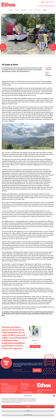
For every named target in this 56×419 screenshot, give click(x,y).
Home (11, 10)
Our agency (24, 389)
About (16, 10)
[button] (54, 395)
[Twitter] (42, 2)
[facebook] (47, 2)
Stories (45, 10)
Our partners (25, 387)
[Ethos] (8, 5)
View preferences (28, 414)
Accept (28, 406)
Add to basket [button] (35, 346)
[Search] (52, 2)
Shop (30, 10)
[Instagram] (45, 2)
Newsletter (24, 10)
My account (37, 10)
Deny (28, 410)
